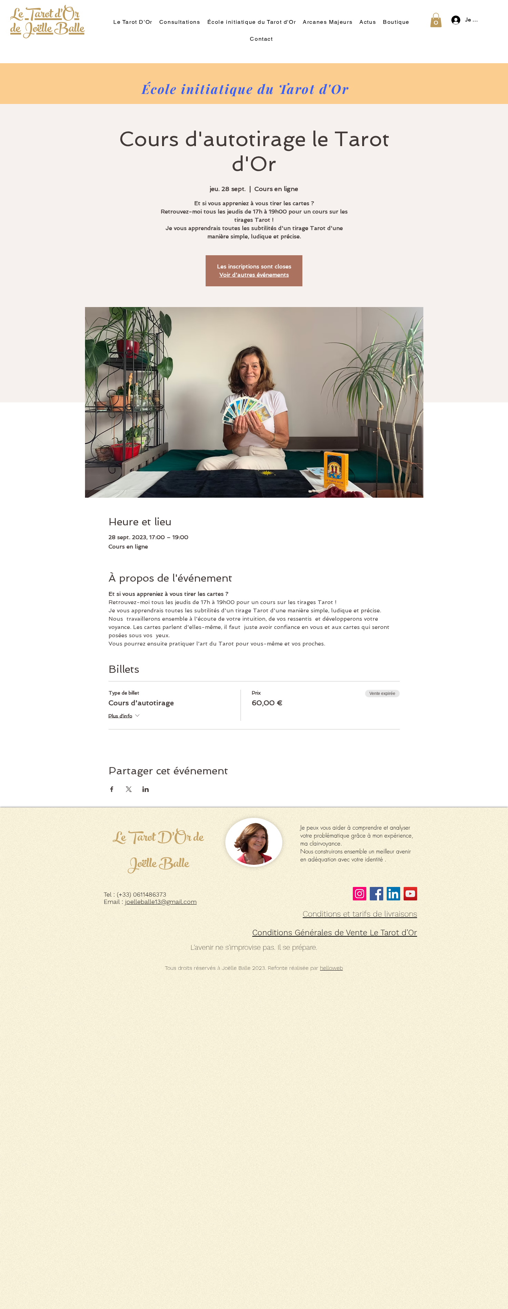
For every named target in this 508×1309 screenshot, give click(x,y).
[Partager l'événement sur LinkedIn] (145, 789)
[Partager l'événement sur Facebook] (112, 789)
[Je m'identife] (453, 20)
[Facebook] (376, 893)
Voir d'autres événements (254, 274)
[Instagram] (359, 893)
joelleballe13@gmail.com (161, 901)
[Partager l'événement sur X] (128, 789)
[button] (436, 20)
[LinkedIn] (393, 893)
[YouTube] (410, 893)
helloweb (331, 968)
